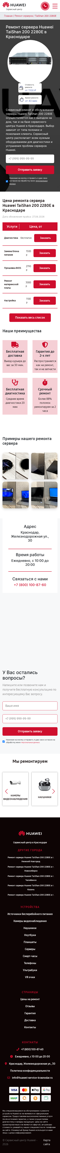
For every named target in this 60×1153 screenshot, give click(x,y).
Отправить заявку (30, 170)
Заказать (45, 238)
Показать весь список (30, 317)
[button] (6, 791)
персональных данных (30, 742)
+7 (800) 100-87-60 (30, 585)
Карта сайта (46, 1142)
